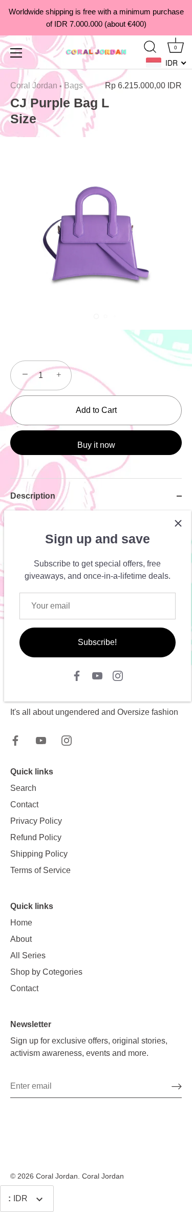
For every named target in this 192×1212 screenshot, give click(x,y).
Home (21, 922)
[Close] (178, 523)
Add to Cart (96, 410)
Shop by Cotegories (46, 972)
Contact (24, 804)
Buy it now (96, 445)
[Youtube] (97, 675)
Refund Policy (35, 837)
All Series (28, 955)
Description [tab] (32, 495)
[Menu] (16, 53)
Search (23, 788)
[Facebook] (77, 675)
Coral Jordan (33, 85)
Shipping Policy (39, 853)
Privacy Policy (36, 821)
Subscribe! (97, 642)
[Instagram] (118, 675)
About (21, 939)
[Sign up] (177, 1086)
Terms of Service (40, 870)
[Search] (150, 48)
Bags (73, 85)
